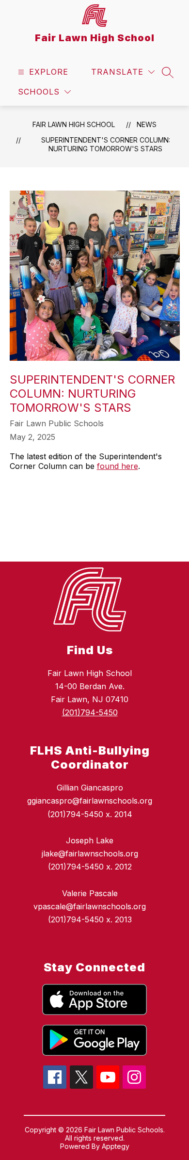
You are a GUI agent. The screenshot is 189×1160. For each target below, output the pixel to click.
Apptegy (115, 1146)
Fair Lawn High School (73, 124)
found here (117, 466)
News (147, 124)
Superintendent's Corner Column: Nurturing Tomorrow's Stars (105, 144)
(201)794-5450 (90, 712)
